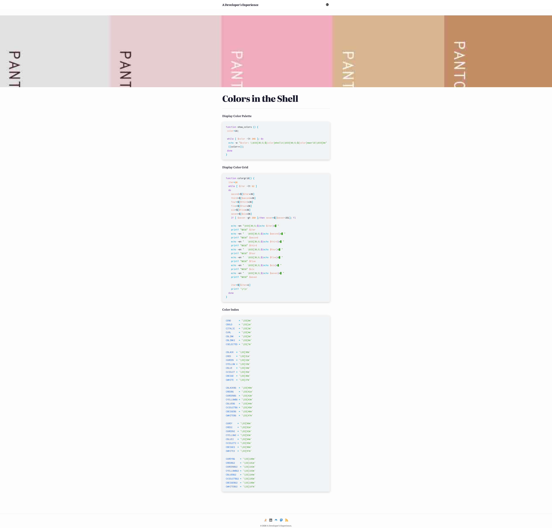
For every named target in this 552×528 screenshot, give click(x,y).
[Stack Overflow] (265, 520)
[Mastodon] (281, 520)
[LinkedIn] (270, 520)
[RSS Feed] (286, 520)
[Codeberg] (276, 520)
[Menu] (327, 4)
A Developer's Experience (240, 4)
